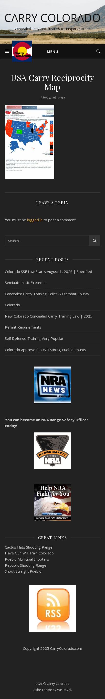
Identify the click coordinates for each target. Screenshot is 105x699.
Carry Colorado (52, 17)
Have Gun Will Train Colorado (29, 553)
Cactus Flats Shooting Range (28, 547)
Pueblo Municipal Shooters (27, 559)
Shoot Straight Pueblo (23, 571)
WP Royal (64, 689)
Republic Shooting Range (25, 565)
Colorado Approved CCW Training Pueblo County (45, 349)
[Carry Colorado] (22, 51)
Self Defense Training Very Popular (34, 338)
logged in (34, 219)
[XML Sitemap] (52, 608)
